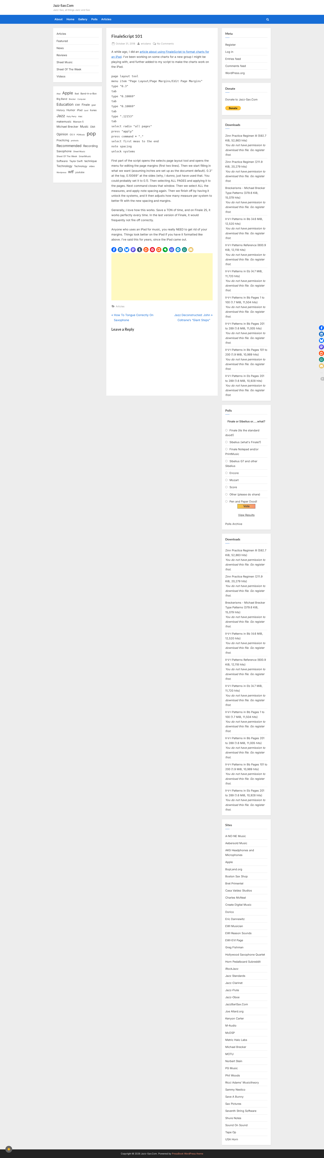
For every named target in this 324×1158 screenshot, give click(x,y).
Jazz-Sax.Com (63, 5)
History (61, 110)
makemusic (64, 121)
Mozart (234, 480)
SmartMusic (85, 156)
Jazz (61, 115)
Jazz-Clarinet (233, 983)
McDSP (230, 1032)
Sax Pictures (233, 1103)
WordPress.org (235, 73)
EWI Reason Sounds (238, 933)
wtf (71, 171)
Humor (70, 110)
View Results (246, 515)
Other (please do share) (245, 494)
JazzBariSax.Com (236, 1004)
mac (80, 116)
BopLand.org (233, 869)
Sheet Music (65, 62)
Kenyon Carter (234, 1018)
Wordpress (61, 172)
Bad (77, 93)
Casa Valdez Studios (238, 890)
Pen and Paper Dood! (243, 501)
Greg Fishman (234, 947)
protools (74, 140)
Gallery (82, 19)
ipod (86, 110)
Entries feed (233, 59)
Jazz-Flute (232, 990)
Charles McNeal (235, 897)
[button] (113, 249)
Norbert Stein (233, 1061)
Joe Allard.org (234, 1011)
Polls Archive (233, 524)
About (59, 19)
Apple (67, 93)
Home (70, 19)
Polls (94, 19)
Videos (61, 76)
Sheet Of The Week (69, 69)
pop (91, 134)
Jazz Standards (235, 975)
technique (90, 161)
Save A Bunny (234, 1096)
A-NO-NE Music (235, 836)
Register (230, 44)
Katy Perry (71, 116)
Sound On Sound (236, 1125)
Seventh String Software (240, 1110)
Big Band (62, 98)
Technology (64, 166)
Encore (234, 473)
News (60, 48)
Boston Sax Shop (236, 876)
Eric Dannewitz (235, 919)
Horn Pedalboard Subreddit (243, 961)
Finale (86, 104)
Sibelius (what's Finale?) (245, 442)
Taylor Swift (76, 161)
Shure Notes (233, 1118)
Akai (59, 94)
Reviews (62, 55)
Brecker (72, 99)
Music (84, 126)
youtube (79, 172)
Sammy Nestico (235, 1089)
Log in (229, 51)
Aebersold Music (236, 843)
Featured (62, 41)
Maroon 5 (78, 121)
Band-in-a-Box (88, 93)
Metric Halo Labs (236, 1040)
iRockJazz (231, 968)
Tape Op (230, 1132)
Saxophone (64, 151)
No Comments (165, 44)
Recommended (69, 146)
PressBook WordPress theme (187, 1153)
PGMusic (81, 134)
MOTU (229, 1054)
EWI (77, 104)
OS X (72, 134)
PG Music (231, 1068)
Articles (106, 19)
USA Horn (231, 1139)
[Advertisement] (162, 276)
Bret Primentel (234, 883)
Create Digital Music (238, 904)
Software (62, 161)
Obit (92, 126)
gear (93, 105)
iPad (80, 110)
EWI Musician (234, 926)
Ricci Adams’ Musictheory (242, 1082)
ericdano (146, 43)
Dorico (229, 912)
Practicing (63, 140)
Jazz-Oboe (232, 997)
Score (233, 487)
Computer (81, 99)
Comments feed (235, 66)
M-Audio (230, 1025)
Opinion (62, 134)
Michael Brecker (67, 126)
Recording (90, 146)
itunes (93, 110)
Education (65, 104)
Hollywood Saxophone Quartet (245, 954)
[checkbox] (8, 1149)
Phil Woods (232, 1075)
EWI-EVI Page (234, 940)
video (92, 166)
